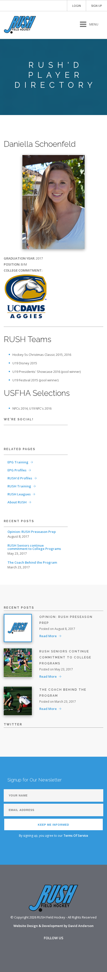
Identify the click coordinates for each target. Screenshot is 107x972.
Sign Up (96, 6)
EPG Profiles (16, 470)
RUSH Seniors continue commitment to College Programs (34, 547)
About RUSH (17, 502)
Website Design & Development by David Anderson (53, 925)
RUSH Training (19, 486)
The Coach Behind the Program (32, 562)
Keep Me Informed (53, 824)
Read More (48, 636)
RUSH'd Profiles (19, 478)
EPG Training (17, 462)
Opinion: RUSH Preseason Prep (31, 531)
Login (76, 6)
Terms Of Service (75, 835)
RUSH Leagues (19, 494)
